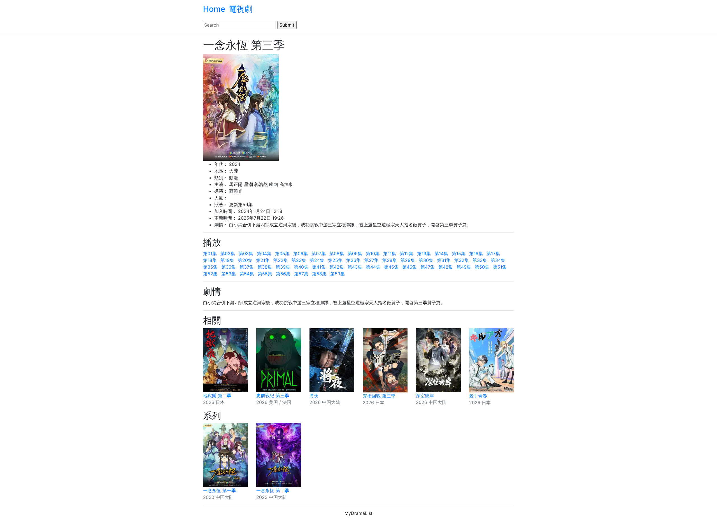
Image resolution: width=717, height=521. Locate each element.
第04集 (264, 253)
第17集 (493, 253)
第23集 (299, 260)
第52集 (210, 273)
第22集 (280, 260)
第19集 (227, 260)
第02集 (227, 253)
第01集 (210, 253)
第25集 (335, 260)
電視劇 (240, 9)
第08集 (336, 253)
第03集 (246, 253)
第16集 (476, 253)
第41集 (319, 267)
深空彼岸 (425, 395)
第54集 (246, 273)
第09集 (355, 253)
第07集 (318, 253)
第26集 (353, 260)
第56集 (283, 273)
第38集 (264, 267)
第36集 (228, 267)
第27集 (371, 260)
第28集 (389, 260)
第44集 (373, 267)
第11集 (389, 253)
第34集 (498, 260)
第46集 (409, 267)
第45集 (391, 267)
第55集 (265, 273)
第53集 (228, 273)
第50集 (482, 267)
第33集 (479, 260)
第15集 (458, 253)
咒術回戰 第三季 (379, 396)
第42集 (336, 267)
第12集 (406, 253)
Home (214, 9)
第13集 (424, 253)
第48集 (445, 267)
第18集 (210, 260)
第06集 (300, 253)
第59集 (337, 273)
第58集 (319, 273)
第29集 (408, 260)
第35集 (210, 267)
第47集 (427, 267)
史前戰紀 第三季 (272, 395)
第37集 (246, 267)
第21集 (263, 260)
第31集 (444, 260)
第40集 (301, 267)
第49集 (464, 267)
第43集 (355, 267)
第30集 (426, 260)
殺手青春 (478, 396)
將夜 (313, 395)
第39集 (283, 267)
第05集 (282, 253)
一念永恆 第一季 (219, 490)
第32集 (461, 260)
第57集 (301, 273)
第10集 (373, 253)
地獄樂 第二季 (217, 395)
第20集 (245, 260)
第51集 (500, 267)
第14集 (441, 253)
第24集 (317, 260)
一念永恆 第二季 (272, 490)
